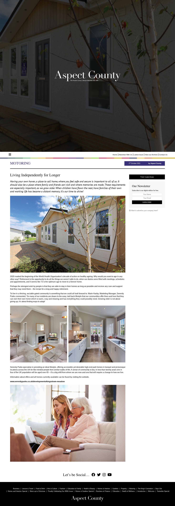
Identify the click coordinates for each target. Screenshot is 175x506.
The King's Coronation (145, 488)
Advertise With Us (125, 155)
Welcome (151, 491)
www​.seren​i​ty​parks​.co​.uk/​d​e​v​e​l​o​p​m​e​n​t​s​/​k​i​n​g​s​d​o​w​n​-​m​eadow (37, 381)
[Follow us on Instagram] (104, 475)
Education (116, 491)
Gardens (115, 488)
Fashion (62, 488)
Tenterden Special (163, 491)
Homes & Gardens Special (84, 491)
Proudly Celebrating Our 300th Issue (60, 491)
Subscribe (147, 202)
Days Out (158, 488)
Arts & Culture (52, 488)
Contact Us (163, 155)
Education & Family (74, 488)
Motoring (132, 488)
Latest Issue (138, 155)
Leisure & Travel (27, 488)
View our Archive (151, 155)
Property (124, 488)
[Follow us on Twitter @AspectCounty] (99, 475)
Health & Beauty (89, 488)
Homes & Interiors (104, 488)
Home (115, 155)
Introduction (141, 491)
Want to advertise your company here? (144, 210)
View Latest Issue (147, 177)
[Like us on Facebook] (93, 475)
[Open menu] (10, 154)
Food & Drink (40, 488)
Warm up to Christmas (37, 491)
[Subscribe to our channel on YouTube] (110, 475)
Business (16, 488)
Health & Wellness (128, 491)
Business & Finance (103, 491)
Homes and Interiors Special (17, 491)
